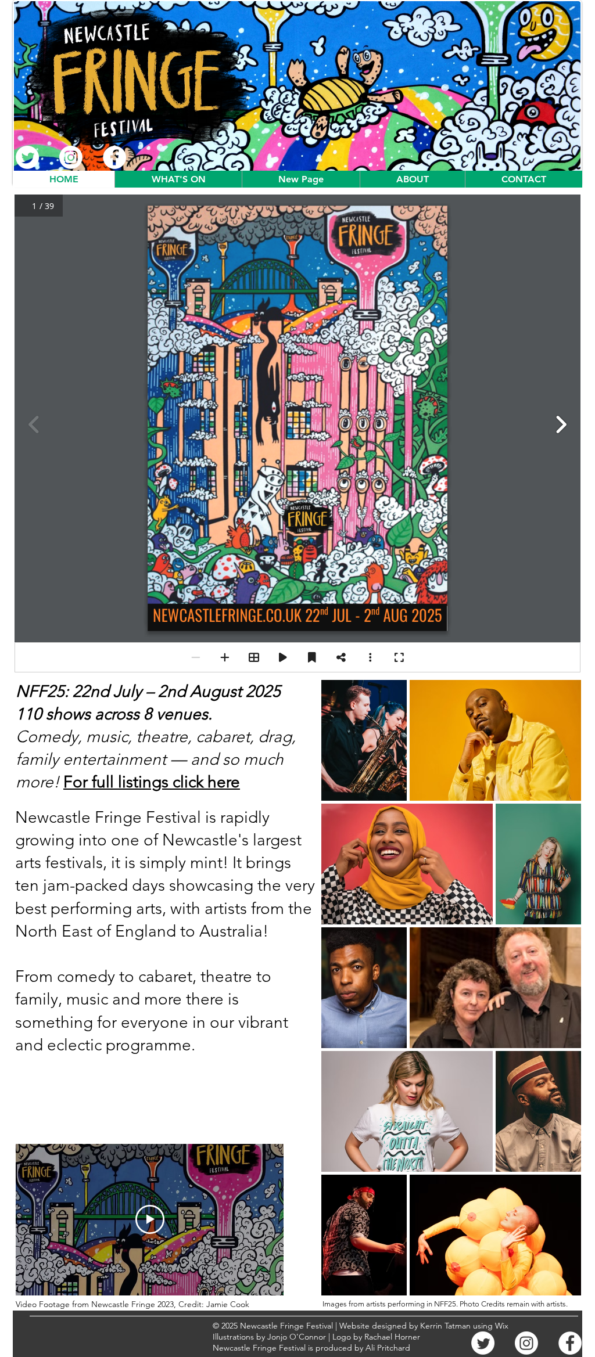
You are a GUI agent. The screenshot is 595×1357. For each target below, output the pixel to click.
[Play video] (149, 1219)
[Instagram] (71, 157)
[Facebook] (114, 157)
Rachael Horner (392, 1336)
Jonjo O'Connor (296, 1336)
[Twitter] (27, 157)
